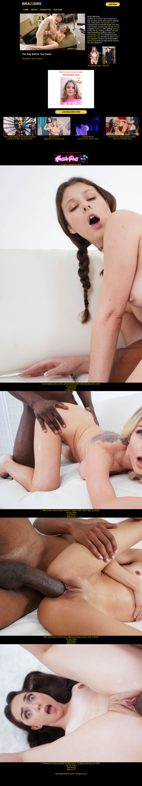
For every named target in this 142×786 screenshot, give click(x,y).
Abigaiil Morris (49, 139)
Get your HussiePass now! (71, 164)
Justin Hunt (117, 139)
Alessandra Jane (28, 59)
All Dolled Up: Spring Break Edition (122, 137)
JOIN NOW (112, 4)
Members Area (81, 774)
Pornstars (45, 10)
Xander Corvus (83, 139)
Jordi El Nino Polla (13, 139)
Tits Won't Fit (54, 137)
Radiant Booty (88, 137)
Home (26, 10)
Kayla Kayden (94, 139)
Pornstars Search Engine (73, 72)
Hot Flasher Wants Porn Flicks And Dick (20, 137)
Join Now (57, 10)
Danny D (39, 59)
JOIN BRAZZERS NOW (71, 112)
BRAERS (31, 4)
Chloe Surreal (59, 139)
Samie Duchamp (27, 139)
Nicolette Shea (126, 139)
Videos (34, 10)
